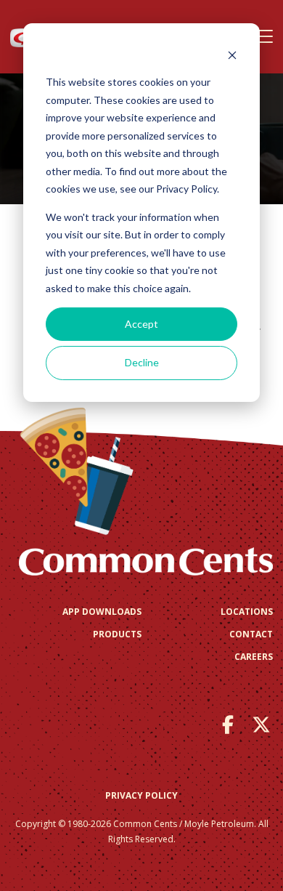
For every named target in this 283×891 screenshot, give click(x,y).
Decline (142, 362)
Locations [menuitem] (247, 611)
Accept (141, 324)
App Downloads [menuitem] (102, 611)
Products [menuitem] (117, 634)
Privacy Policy (141, 795)
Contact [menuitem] (251, 634)
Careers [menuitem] (253, 656)
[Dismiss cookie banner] (232, 55)
